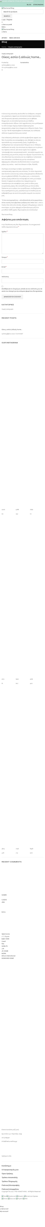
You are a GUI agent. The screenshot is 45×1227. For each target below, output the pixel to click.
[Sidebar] (2, 1202)
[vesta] (22, 915)
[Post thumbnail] (6, 325)
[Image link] (10, 1043)
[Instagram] (4, 1147)
